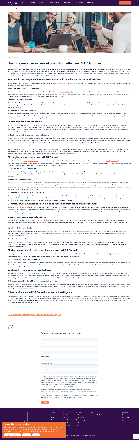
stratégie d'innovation (52, 172)
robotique (103, 231)
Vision (52, 417)
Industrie (65, 420)
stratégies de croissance (31, 161)
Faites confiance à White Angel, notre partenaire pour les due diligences (34, 315)
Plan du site (83, 435)
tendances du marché (59, 233)
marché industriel (86, 163)
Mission (53, 420)
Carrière (90, 2)
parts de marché (78, 183)
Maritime (66, 417)
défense (93, 231)
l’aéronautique (82, 231)
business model (47, 196)
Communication (80, 417)
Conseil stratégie (81, 420)
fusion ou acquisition (59, 83)
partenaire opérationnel (22, 207)
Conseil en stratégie (24, 9)
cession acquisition (54, 187)
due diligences (43, 223)
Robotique (66, 415)
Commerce (79, 422)
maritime (73, 231)
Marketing (79, 415)
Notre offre (15, 9)
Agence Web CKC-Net (90, 435)
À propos (53, 415)
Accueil (32, 2)
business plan (34, 200)
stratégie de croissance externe (18, 183)
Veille (77, 425)
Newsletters (79, 2)
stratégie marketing (112, 161)
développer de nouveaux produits (106, 172)
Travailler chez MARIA (95, 415)
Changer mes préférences (12, 435)
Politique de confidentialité (74, 435)
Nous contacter (125, 3)
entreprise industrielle (66, 92)
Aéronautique (67, 425)
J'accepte (36, 435)
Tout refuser (26, 435)
